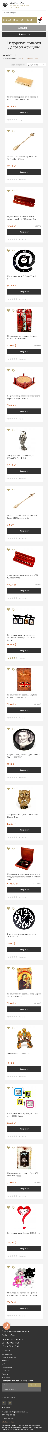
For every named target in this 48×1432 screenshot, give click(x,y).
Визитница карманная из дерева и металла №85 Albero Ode (22, 98)
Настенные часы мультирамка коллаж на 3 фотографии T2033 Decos (21, 637)
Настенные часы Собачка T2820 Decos (21, 277)
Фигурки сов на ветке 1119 (18, 1053)
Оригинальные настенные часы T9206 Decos (21, 935)
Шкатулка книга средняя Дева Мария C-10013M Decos (24, 995)
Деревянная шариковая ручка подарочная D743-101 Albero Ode (21, 217)
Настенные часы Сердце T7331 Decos (23, 1233)
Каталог (22, 27)
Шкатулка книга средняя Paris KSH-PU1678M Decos (23, 1174)
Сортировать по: (17, 65)
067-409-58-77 (28, 19)
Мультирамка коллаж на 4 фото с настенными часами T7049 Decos (22, 1294)
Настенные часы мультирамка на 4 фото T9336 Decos (23, 1114)
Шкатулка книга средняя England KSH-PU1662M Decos (22, 696)
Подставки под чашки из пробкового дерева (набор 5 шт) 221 (23, 397)
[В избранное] (8, 72)
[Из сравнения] (13, 72)
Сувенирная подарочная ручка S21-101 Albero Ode (23, 576)
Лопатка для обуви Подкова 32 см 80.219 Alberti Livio (22, 157)
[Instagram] (10, 1403)
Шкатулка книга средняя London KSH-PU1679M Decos (22, 337)
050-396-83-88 (10, 19)
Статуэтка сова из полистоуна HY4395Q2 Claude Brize (20, 456)
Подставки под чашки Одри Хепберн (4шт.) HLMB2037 (23, 755)
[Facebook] (4, 1403)
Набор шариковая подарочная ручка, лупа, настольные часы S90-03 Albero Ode (24, 877)
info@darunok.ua (8, 1422)
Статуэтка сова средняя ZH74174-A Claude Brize (22, 815)
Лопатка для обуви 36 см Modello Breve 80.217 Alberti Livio (22, 516)
